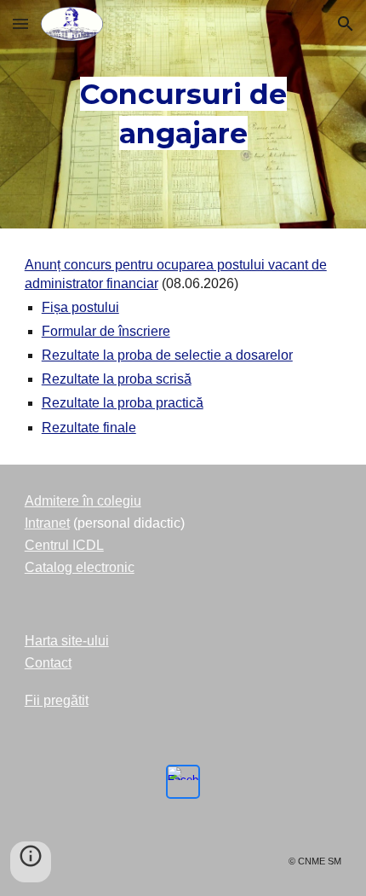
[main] (183, 114)
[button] (20, 23)
